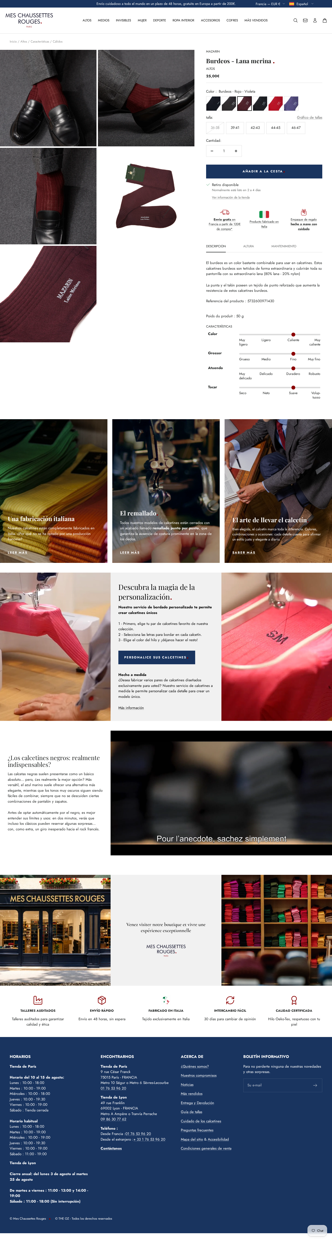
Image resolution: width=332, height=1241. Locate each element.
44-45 (275, 127)
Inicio (13, 41)
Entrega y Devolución (197, 1103)
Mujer (142, 20)
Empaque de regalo (304, 224)
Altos (87, 20)
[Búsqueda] (295, 20)
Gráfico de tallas (309, 117)
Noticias (187, 1084)
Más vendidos (256, 20)
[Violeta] (291, 103)
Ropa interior (183, 20)
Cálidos (57, 41)
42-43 (255, 127)
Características (40, 41)
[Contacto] (305, 20)
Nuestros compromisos (199, 1075)
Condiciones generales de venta (206, 1148)
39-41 (235, 127)
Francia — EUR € (268, 3)
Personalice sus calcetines (155, 657)
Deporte (159, 20)
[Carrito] (324, 20)
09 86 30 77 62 (113, 1119)
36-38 (215, 127)
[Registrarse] (315, 1085)
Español (303, 3)
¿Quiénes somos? (195, 1066)
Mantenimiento (283, 246)
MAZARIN (213, 51)
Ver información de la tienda (231, 197)
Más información (131, 707)
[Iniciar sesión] (315, 20)
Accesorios (210, 20)
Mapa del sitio (192, 1139)
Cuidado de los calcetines (201, 1121)
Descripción (216, 246)
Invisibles (123, 20)
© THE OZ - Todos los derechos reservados (83, 1218)
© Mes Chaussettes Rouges (28, 1218)
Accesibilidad (218, 1139)
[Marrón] (229, 103)
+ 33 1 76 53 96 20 (149, 1139)
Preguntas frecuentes (197, 1130)
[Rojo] (275, 103)
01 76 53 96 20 (113, 1088)
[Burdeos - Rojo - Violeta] (244, 103)
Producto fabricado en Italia (264, 224)
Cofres (232, 20)
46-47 (296, 127)
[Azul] (213, 103)
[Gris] (260, 103)
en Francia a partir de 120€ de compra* (225, 224)
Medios (103, 20)
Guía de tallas (191, 1112)
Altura (248, 246)
